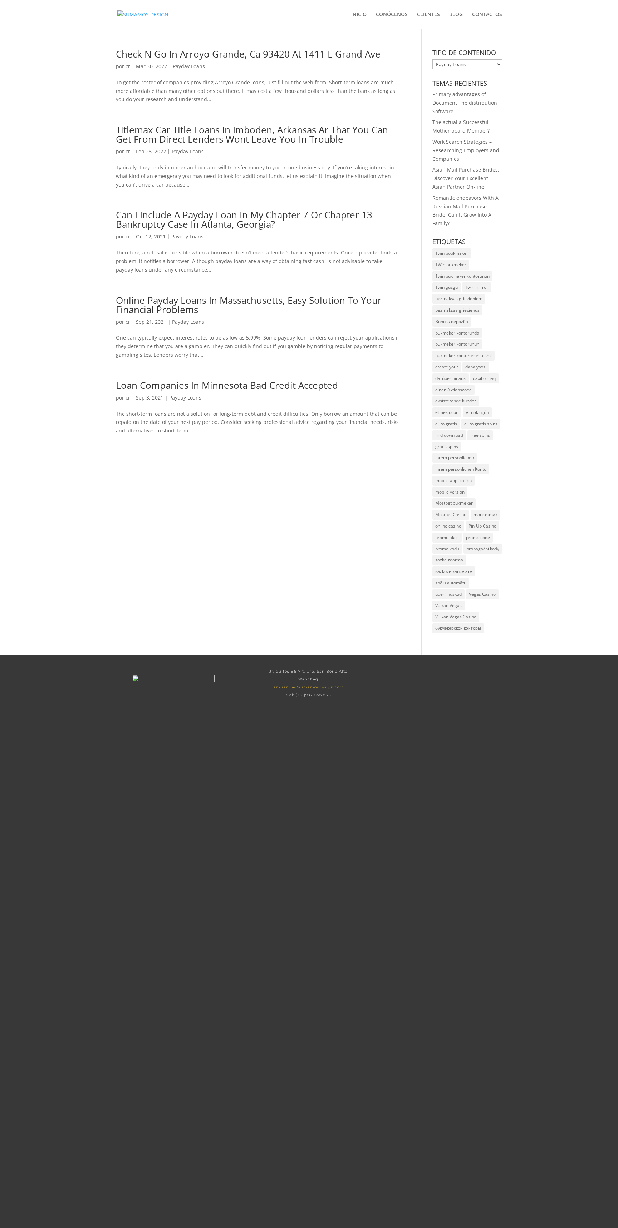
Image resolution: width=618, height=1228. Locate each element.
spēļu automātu (450, 583)
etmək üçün (477, 412)
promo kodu (447, 549)
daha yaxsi (475, 367)
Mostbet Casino (450, 514)
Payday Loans (189, 66)
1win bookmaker (451, 253)
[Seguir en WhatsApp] (445, 679)
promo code (478, 537)
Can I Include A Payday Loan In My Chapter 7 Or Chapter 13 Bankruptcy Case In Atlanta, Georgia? (244, 219)
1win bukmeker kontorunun (462, 276)
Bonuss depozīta (451, 321)
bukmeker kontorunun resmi (463, 355)
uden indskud (448, 594)
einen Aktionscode (453, 390)
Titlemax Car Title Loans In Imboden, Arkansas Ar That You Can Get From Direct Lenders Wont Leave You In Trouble (252, 134)
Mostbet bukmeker (454, 503)
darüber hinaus (450, 378)
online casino (448, 526)
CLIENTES (428, 15)
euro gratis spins (480, 424)
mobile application (453, 480)
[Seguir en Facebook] (422, 679)
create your (446, 367)
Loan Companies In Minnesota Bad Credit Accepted (227, 385)
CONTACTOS (487, 15)
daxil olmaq (484, 378)
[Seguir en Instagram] (468, 679)
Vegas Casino (482, 594)
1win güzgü (446, 287)
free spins (480, 435)
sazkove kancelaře (453, 571)
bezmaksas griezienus (457, 310)
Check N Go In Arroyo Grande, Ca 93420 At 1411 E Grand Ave (248, 54)
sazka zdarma (449, 560)
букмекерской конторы (458, 628)
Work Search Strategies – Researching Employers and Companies (465, 150)
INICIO (359, 15)
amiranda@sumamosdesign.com (309, 687)
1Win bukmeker (450, 265)
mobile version (450, 492)
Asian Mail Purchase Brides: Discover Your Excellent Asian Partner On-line (465, 178)
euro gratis (446, 424)
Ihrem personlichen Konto (460, 469)
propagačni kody (482, 549)
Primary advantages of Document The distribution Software (464, 103)
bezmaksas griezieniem (458, 299)
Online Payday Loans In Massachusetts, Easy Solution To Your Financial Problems (249, 305)
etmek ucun (446, 412)
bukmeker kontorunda (457, 333)
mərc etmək (485, 514)
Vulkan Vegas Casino (455, 617)
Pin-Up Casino (482, 526)
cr (128, 66)
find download (449, 435)
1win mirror (476, 287)
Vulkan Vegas (448, 606)
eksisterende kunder (455, 401)
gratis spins (446, 447)
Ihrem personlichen (454, 458)
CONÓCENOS (392, 15)
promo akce (447, 537)
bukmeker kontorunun (457, 344)
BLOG (456, 15)
